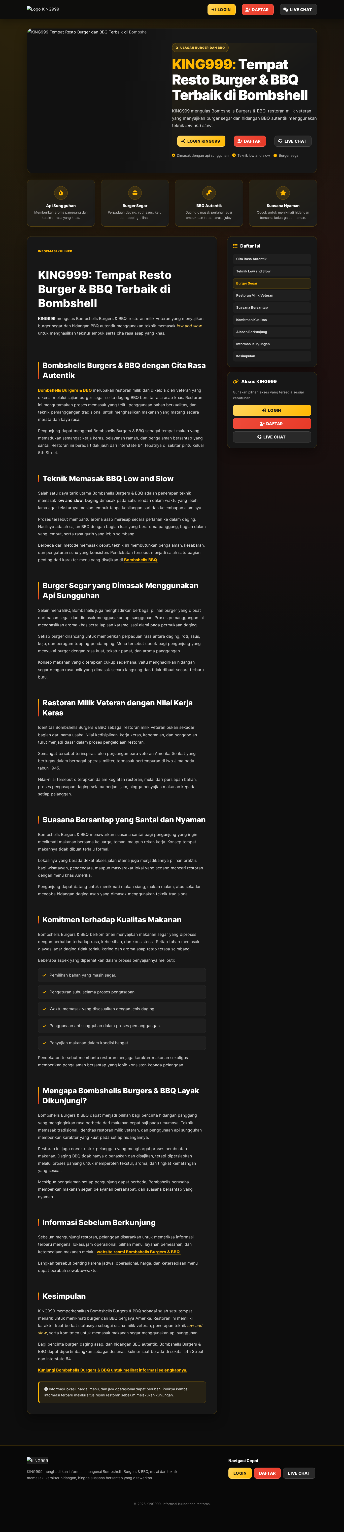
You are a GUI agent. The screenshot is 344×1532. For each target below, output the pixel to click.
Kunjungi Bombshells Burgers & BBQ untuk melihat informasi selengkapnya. (112, 1370)
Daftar (267, 1473)
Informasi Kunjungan (253, 344)
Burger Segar (246, 283)
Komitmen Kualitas (251, 320)
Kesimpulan (245, 356)
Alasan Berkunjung (251, 332)
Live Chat (299, 1473)
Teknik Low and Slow (253, 271)
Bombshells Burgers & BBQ (65, 390)
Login (240, 1473)
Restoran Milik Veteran (254, 295)
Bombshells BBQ (141, 559)
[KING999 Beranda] (55, 9)
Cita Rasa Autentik (251, 259)
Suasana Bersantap (252, 307)
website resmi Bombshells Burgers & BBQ (139, 1251)
